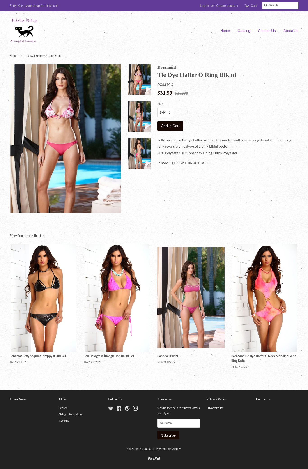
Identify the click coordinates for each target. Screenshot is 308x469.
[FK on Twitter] (110, 409)
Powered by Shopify (168, 449)
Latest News (18, 399)
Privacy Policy (215, 408)
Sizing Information (70, 414)
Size (160, 104)
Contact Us (267, 30)
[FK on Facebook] (119, 409)
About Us (290, 30)
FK (153, 449)
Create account (227, 5)
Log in (204, 5)
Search (63, 408)
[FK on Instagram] (135, 409)
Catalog (244, 30)
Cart (254, 5)
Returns (64, 421)
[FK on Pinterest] (127, 409)
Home (225, 30)
